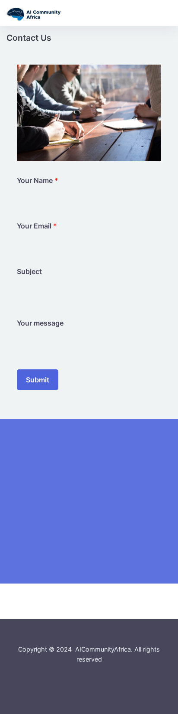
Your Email (37, 226)
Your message (40, 323)
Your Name (37, 180)
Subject (29, 271)
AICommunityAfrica (103, 649)
